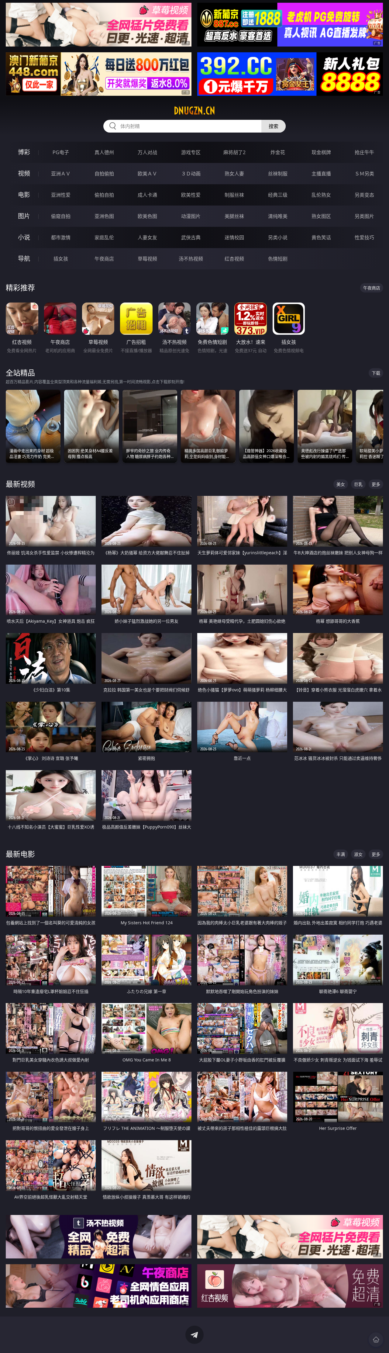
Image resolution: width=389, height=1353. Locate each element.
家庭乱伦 (104, 237)
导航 (24, 258)
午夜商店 (104, 258)
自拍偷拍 (104, 173)
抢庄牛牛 (364, 152)
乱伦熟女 (321, 195)
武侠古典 (191, 237)
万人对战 (147, 152)
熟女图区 (321, 216)
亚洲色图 (104, 216)
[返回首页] (376, 1339)
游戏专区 (191, 152)
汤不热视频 (191, 258)
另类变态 (364, 195)
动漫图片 (191, 216)
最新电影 (20, 854)
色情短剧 (277, 258)
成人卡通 (147, 195)
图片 (24, 216)
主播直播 (321, 173)
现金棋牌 (321, 152)
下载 (376, 373)
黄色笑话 (321, 237)
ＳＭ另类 (364, 173)
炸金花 (277, 152)
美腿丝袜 (234, 216)
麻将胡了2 (234, 152)
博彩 (24, 152)
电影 (24, 195)
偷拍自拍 (104, 195)
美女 (340, 484)
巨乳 (358, 484)
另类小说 (277, 237)
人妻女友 (147, 237)
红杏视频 (234, 258)
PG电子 (61, 152)
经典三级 (277, 195)
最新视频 (20, 484)
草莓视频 (147, 258)
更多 (376, 484)
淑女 (358, 854)
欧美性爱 (191, 195)
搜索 (273, 126)
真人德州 (104, 152)
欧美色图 (147, 216)
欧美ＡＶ (147, 173)
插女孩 (60, 258)
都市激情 (61, 237)
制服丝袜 (234, 195)
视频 (24, 173)
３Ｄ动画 (191, 173)
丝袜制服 (277, 173)
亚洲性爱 (61, 195)
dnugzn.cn (194, 111)
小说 (24, 237)
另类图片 (364, 216)
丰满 (340, 854)
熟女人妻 (234, 173)
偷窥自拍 (61, 216)
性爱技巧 (364, 237)
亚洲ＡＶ (61, 173)
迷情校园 (234, 237)
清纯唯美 (277, 216)
